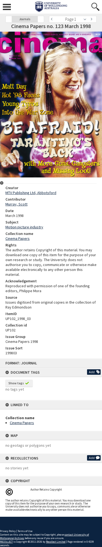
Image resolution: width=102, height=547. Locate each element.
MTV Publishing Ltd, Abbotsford (30, 192)
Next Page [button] (92, 19)
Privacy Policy (8, 531)
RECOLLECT (6, 541)
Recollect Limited (56, 541)
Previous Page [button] (53, 19)
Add (92, 372)
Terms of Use (25, 531)
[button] (9, 19)
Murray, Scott (16, 204)
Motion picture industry (24, 227)
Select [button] (86, 19)
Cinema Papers (22, 422)
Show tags (16, 383)
